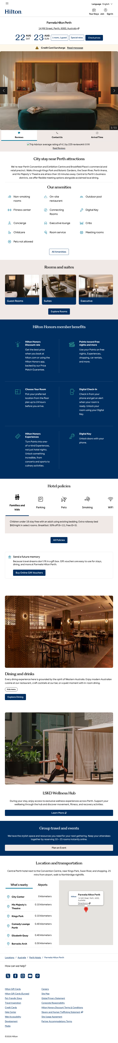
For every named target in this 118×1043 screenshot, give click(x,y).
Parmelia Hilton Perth (54, 957)
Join (102, 14)
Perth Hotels (35, 957)
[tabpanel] (59, 146)
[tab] (19, 135)
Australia (22, 957)
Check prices (95, 37)
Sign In (110, 14)
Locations (9, 957)
